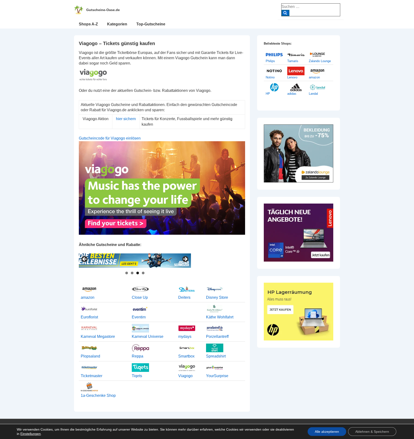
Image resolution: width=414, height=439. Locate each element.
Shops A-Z (88, 24)
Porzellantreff (217, 336)
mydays (184, 336)
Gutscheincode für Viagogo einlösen (110, 138)
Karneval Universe (147, 336)
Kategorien (117, 24)
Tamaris (292, 61)
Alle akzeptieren (327, 431)
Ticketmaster (91, 376)
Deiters (184, 297)
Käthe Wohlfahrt (219, 317)
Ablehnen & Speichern (372, 431)
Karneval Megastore (98, 336)
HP (268, 93)
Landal (313, 93)
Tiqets (137, 376)
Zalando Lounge (320, 61)
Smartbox (186, 356)
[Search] (285, 13)
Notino (270, 77)
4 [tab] (143, 273)
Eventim (139, 317)
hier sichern (126, 119)
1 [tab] (126, 273)
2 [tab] (132, 273)
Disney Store (217, 297)
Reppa (137, 356)
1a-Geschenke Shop (98, 395)
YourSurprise (217, 376)
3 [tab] (137, 273)
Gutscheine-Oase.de (103, 10)
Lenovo (292, 77)
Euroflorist (89, 317)
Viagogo (185, 376)
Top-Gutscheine (150, 24)
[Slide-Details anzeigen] (135, 260)
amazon (87, 297)
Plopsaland (90, 356)
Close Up (140, 297)
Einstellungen (30, 434)
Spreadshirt (216, 356)
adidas (291, 93)
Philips (270, 61)
